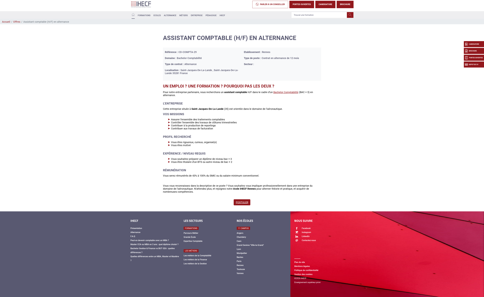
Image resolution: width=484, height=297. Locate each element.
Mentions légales (302, 266)
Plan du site (299, 262)
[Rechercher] (350, 15)
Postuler (242, 202)
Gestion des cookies (303, 274)
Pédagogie (211, 15)
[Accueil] (133, 15)
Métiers (183, 15)
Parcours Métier (191, 233)
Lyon (239, 249)
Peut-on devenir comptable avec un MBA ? (149, 240)
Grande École (190, 237)
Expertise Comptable (193, 241)
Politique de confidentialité (306, 270)
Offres (16, 21)
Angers (240, 233)
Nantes (240, 257)
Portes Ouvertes (302, 4)
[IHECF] (143, 4)
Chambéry (241, 237)
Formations (144, 15)
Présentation (136, 228)
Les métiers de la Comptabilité (197, 255)
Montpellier (242, 253)
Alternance (170, 15)
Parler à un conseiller (272, 4)
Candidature (325, 4)
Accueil (6, 21)
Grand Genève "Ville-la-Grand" (250, 245)
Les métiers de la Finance (195, 259)
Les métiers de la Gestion (195, 263)
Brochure (345, 4)
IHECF (222, 15)
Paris (239, 261)
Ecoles (157, 15)
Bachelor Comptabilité (285, 92)
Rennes (240, 265)
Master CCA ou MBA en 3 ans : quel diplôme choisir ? (154, 244)
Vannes (240, 273)
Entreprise (197, 15)
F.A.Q (132, 236)
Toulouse (241, 269)
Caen (239, 241)
